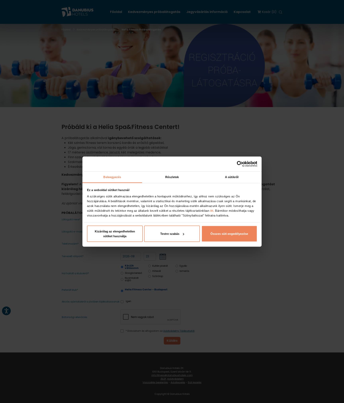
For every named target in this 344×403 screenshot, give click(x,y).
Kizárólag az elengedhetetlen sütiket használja (115, 234)
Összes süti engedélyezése (229, 233)
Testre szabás (169, 233)
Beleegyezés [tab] (112, 177)
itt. (211, 210)
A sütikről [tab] (231, 177)
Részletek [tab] (172, 177)
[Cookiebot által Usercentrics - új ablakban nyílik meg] (239, 164)
